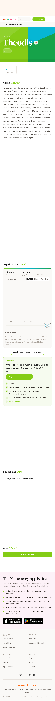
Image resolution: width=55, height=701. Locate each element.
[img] (27, 302)
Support (49, 697)
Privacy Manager (37, 697)
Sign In (5, 662)
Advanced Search (36, 643)
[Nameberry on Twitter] (20, 674)
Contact (32, 666)
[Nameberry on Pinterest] (30, 674)
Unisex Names (9, 647)
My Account (8, 666)
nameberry (27, 685)
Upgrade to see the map (19, 377)
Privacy (27, 697)
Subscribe (39, 19)
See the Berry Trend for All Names (27, 352)
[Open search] (24, 19)
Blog (30, 658)
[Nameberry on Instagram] (34, 674)
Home (5, 24)
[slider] (46, 325)
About (31, 662)
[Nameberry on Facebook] (25, 674)
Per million (44, 279)
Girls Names (8, 638)
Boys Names (8, 643)
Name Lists (33, 638)
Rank (29, 279)
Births (36, 279)
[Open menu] (49, 19)
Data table (11, 332)
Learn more (14, 401)
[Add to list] (36, 43)
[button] (27, 554)
